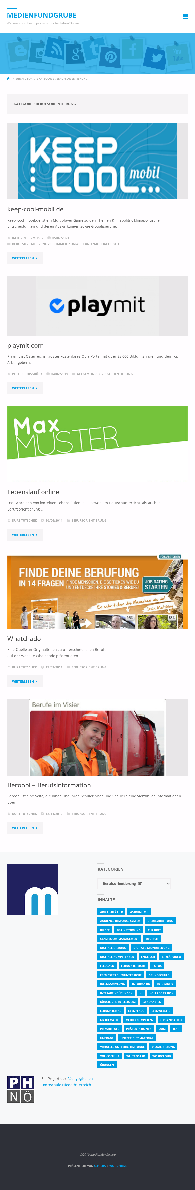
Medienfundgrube (41, 15)
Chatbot (154, 930)
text (176, 1029)
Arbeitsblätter (111, 912)
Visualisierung (163, 1047)
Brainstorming (129, 930)
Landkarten (152, 1002)
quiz (162, 1029)
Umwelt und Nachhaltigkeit (95, 244)
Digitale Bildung (113, 948)
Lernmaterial (110, 1011)
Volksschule (109, 1056)
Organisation (171, 1020)
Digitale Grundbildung (151, 948)
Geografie (59, 244)
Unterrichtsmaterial (137, 1038)
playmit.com (25, 345)
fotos (157, 966)
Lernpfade (136, 1011)
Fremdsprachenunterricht (120, 975)
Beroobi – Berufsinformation (49, 785)
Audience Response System (120, 921)
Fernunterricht (133, 966)
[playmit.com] (97, 306)
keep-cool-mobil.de (35, 209)
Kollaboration (162, 993)
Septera (99, 1166)
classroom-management (119, 939)
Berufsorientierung (29, 244)
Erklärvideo (171, 957)
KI (141, 993)
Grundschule (159, 975)
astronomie (139, 912)
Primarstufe (109, 1029)
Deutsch (152, 939)
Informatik (141, 984)
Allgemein (86, 374)
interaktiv (165, 984)
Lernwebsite (160, 1011)
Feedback (107, 966)
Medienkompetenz (139, 1020)
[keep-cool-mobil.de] (97, 165)
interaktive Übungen (116, 993)
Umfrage (106, 1038)
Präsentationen (139, 1029)
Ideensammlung (112, 984)
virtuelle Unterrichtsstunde (122, 1047)
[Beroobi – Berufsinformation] (97, 751)
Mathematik (109, 1020)
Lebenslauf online (33, 491)
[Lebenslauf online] (97, 466)
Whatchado (24, 638)
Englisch (148, 957)
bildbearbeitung (160, 921)
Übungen (107, 1065)
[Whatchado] (97, 610)
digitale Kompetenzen (117, 957)
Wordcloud (161, 1056)
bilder (105, 930)
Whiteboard (135, 1056)
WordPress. (118, 1166)
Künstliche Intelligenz (118, 1002)
